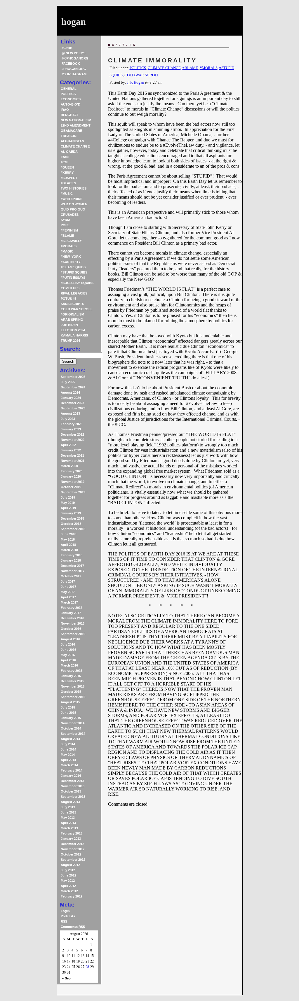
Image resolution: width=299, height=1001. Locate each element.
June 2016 (68, 649)
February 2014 (71, 770)
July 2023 (68, 418)
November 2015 (72, 686)
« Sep (66, 978)
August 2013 (70, 802)
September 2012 (73, 859)
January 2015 (71, 718)
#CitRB (67, 48)
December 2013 (72, 781)
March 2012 (69, 891)
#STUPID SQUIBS (74, 272)
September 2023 (73, 408)
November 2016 (72, 623)
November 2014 (72, 723)
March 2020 (69, 466)
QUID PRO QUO (73, 209)
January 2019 (71, 513)
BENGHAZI (69, 115)
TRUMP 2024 (70, 340)
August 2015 (70, 702)
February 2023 (71, 424)
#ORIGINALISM (72, 314)
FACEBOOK (71, 63)
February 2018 (71, 555)
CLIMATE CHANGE (75, 146)
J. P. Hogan (135, 82)
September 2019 (73, 492)
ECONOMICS (71, 99)
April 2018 (68, 544)
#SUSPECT (69, 178)
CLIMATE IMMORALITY (152, 60)
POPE (65, 225)
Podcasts (68, 916)
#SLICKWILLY (71, 241)
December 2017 (72, 565)
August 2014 (70, 739)
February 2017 (71, 607)
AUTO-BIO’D (70, 104)
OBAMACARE (71, 130)
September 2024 (73, 387)
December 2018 (72, 518)
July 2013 (68, 807)
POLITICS (68, 94)
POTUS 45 (68, 298)
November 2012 (72, 849)
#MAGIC (67, 251)
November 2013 (72, 786)
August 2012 (70, 865)
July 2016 (68, 644)
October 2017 (71, 576)
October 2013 (71, 791)
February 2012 (71, 896)
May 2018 (68, 539)
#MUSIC (67, 193)
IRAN (65, 157)
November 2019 (72, 481)
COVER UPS (70, 288)
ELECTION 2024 (73, 330)
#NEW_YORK (71, 256)
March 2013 (69, 828)
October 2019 (71, 487)
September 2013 (73, 796)
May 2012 (68, 880)
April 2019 (68, 508)
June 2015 (68, 712)
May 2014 (68, 754)
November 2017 (72, 571)
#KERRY (67, 172)
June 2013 (68, 812)
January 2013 (71, 838)
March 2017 (69, 602)
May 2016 (68, 655)
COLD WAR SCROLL (77, 309)
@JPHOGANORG (75, 58)
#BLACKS (68, 183)
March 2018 (69, 550)
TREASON (69, 136)
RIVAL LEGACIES (74, 293)
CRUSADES (70, 214)
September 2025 (73, 376)
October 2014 (71, 728)
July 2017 (68, 581)
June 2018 (68, 534)
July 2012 (68, 870)
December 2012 (72, 844)
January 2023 (71, 429)
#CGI (64, 162)
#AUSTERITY (71, 262)
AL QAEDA (69, 151)
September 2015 (73, 697)
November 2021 (72, 460)
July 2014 (68, 744)
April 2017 (68, 597)
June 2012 (68, 875)
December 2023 (72, 403)
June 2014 (68, 749)
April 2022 (68, 445)
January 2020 (71, 476)
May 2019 (68, 502)
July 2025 (68, 382)
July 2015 (68, 707)
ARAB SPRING (72, 319)
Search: (70, 349)
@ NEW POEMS (73, 53)
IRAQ (65, 109)
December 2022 (72, 434)
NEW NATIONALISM (76, 120)
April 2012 (68, 886)
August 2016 (70, 639)
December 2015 (72, 681)
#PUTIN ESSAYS (73, 277)
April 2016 (68, 660)
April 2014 (68, 760)
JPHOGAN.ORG (74, 69)
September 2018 (73, 529)
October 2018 (71, 523)
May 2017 (68, 592)
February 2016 (71, 670)
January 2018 (71, 560)
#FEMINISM (69, 230)
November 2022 (72, 439)
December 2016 (72, 618)
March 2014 (69, 765)
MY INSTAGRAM (74, 74)
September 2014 (73, 733)
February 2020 (71, 471)
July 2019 (68, 497)
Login (65, 911)
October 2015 (71, 691)
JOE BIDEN (69, 325)
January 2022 (71, 450)
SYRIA (65, 220)
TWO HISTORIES (73, 188)
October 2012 (71, 854)
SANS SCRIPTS (72, 304)
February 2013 (71, 833)
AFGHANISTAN (72, 141)
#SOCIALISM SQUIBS (77, 283)
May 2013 (68, 817)
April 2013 (68, 823)
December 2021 (72, 455)
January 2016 (71, 676)
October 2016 (71, 628)
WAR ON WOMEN (74, 204)
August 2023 (70, 413)
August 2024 (70, 392)
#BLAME (67, 235)
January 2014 (71, 775)
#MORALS (69, 246)
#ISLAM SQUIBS (73, 267)
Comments (73, 926)
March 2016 (69, 665)
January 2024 (71, 397)
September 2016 (73, 634)
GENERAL (69, 88)
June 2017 (68, 586)
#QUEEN (67, 167)
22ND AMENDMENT (76, 125)
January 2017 (71, 613)
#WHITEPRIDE (71, 199)
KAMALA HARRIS (74, 335)
